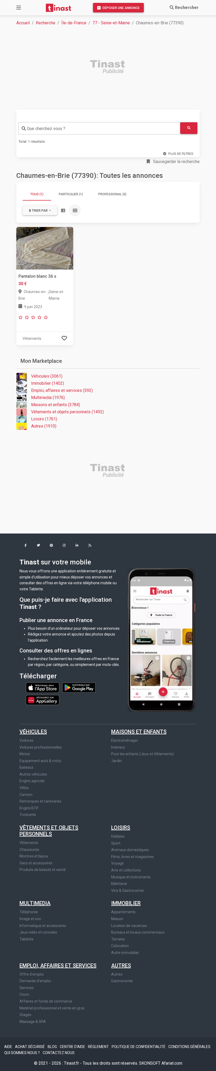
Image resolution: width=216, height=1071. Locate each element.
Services (26, 988)
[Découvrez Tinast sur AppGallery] (42, 699)
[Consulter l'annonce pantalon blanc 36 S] (44, 248)
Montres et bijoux (33, 856)
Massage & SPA (32, 1021)
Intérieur (118, 747)
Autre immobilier (125, 953)
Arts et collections (126, 870)
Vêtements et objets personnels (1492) (67, 411)
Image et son (30, 919)
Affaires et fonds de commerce (45, 1001)
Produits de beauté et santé (42, 870)
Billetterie (119, 884)
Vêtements (28, 843)
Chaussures (29, 849)
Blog (53, 1047)
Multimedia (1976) (48, 397)
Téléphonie (28, 912)
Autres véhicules (33, 774)
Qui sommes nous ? (22, 1053)
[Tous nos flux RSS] (90, 546)
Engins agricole (32, 781)
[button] (25, 546)
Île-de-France (73, 22)
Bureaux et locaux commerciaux (138, 932)
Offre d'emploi (31, 974)
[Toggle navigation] (18, 7)
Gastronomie (122, 981)
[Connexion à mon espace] (64, 338)
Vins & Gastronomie (127, 890)
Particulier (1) (71, 194)
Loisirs (120, 827)
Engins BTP (28, 808)
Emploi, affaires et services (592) (62, 390)
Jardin (116, 761)
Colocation (120, 946)
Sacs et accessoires (35, 863)
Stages (25, 1015)
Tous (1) (36, 194)
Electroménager (124, 740)
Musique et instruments (131, 877)
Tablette (26, 939)
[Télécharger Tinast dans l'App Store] (43, 687)
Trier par (39, 210)
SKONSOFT (150, 1063)
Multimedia (35, 903)
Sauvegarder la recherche (176, 161)
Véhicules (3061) (46, 376)
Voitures (26, 740)
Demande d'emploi (35, 981)
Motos (24, 754)
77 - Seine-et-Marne (111, 22)
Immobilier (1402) (47, 383)
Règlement (99, 1047)
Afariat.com (171, 1063)
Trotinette (27, 815)
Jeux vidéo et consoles (38, 932)
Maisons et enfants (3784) (55, 404)
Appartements (123, 912)
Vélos (24, 788)
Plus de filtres (180, 154)
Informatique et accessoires (42, 926)
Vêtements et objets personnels (48, 830)
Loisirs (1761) (44, 418)
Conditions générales (189, 1047)
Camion (25, 794)
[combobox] (99, 128)
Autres (121, 965)
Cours (24, 994)
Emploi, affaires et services (57, 965)
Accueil (23, 22)
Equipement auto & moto (40, 761)
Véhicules (33, 732)
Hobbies (118, 836)
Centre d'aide (73, 1047)
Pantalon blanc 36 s (37, 276)
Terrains (118, 939)
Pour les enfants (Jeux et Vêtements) (142, 754)
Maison (117, 919)
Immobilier (126, 903)
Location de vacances (129, 926)
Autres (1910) (43, 426)
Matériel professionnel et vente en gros (52, 1008)
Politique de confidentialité (139, 1047)
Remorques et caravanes (40, 801)
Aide (8, 1047)
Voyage (117, 863)
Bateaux (26, 767)
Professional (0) (112, 194)
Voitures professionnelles (40, 747)
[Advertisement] (111, 67)
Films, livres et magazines (132, 857)
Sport (115, 843)
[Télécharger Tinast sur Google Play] (79, 687)
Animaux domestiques (130, 850)
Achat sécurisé (30, 1047)
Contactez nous (59, 1053)
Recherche (45, 22)
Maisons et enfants (138, 732)
